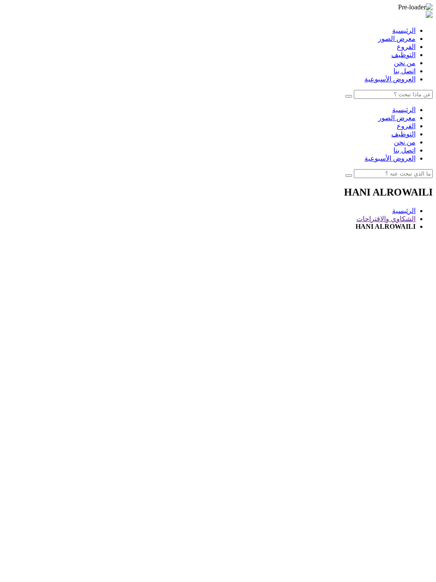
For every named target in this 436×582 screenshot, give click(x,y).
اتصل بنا (404, 71)
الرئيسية (404, 30)
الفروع (406, 46)
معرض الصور (397, 38)
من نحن (405, 62)
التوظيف (403, 54)
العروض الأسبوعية (390, 79)
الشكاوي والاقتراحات (386, 218)
